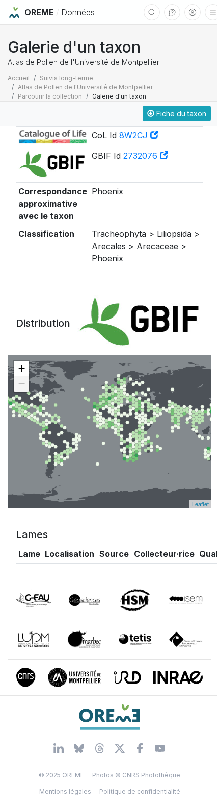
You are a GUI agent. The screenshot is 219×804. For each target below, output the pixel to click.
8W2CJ (134, 135)
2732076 (141, 156)
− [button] (21, 383)
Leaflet (200, 504)
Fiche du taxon (180, 113)
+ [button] (21, 368)
